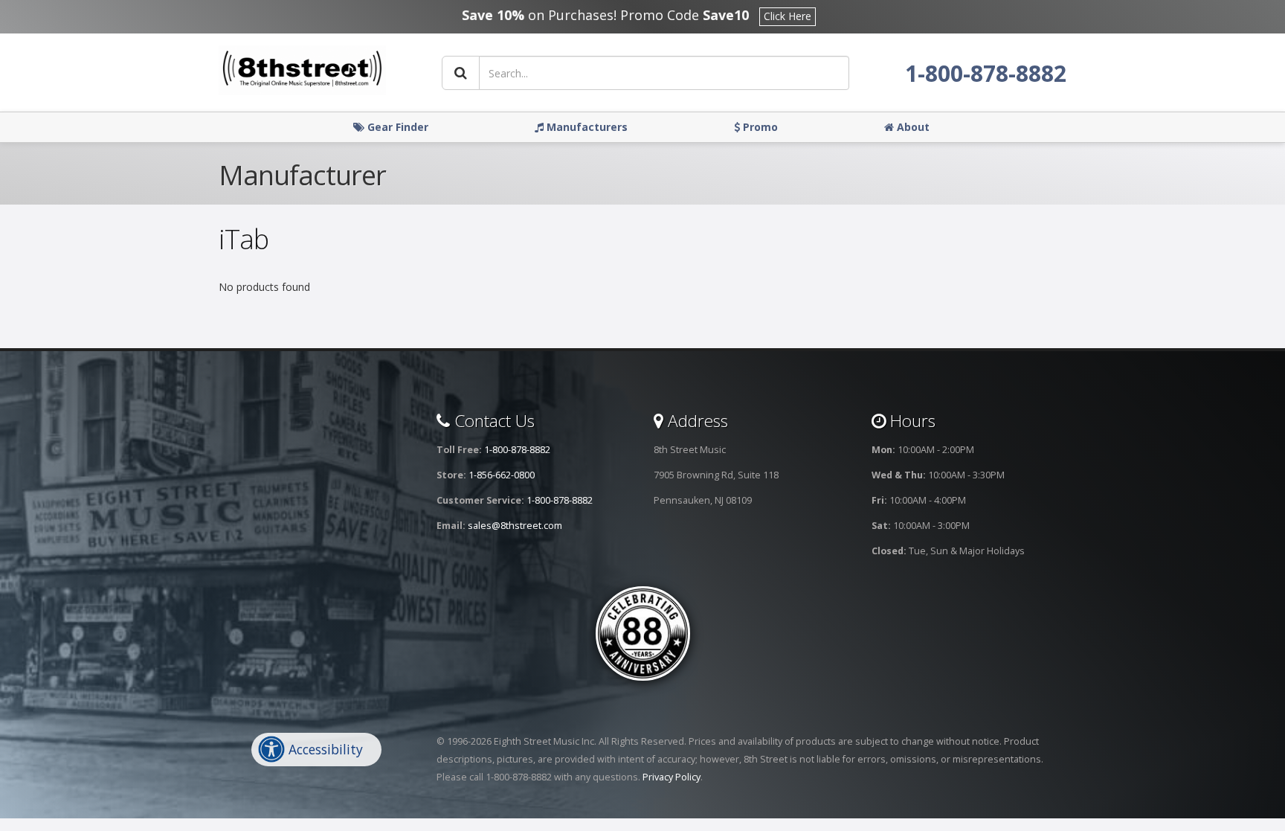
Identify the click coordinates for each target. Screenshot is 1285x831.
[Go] (461, 73)
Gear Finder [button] (396, 127)
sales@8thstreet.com (515, 525)
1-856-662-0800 (501, 475)
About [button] (912, 127)
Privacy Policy (671, 777)
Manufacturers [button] (586, 127)
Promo (759, 127)
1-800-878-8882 (985, 73)
